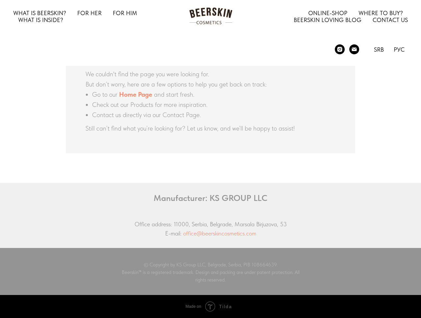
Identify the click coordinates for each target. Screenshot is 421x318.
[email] (354, 49)
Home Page (135, 94)
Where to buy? (381, 13)
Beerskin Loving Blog (327, 19)
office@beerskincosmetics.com (219, 233)
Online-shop (327, 13)
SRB (379, 49)
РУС (399, 49)
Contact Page (181, 115)
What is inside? (40, 19)
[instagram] (340, 49)
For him (125, 13)
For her (89, 13)
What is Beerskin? (39, 13)
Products (141, 105)
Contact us (390, 19)
